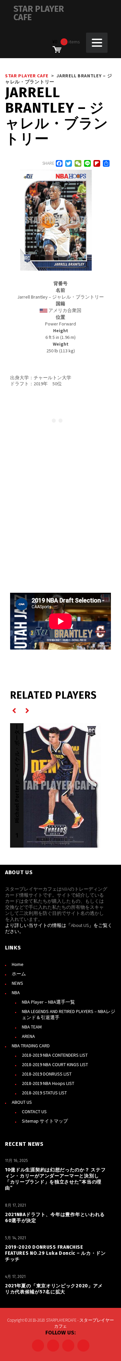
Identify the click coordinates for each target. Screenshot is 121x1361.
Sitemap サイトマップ (45, 1121)
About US (80, 925)
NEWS (17, 983)
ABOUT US (22, 1102)
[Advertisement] (60, 507)
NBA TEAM (32, 1027)
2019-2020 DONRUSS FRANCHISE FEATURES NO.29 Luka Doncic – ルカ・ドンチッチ (55, 1253)
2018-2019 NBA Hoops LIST (48, 1083)
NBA (16, 992)
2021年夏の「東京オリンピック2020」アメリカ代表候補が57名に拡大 (54, 1289)
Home (18, 964)
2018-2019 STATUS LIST (44, 1093)
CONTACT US (34, 1112)
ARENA (28, 1036)
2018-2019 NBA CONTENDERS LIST (55, 1055)
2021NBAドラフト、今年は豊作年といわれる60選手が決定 (55, 1217)
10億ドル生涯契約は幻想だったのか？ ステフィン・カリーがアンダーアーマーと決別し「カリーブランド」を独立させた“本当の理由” (55, 1179)
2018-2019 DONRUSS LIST (47, 1074)
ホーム (19, 974)
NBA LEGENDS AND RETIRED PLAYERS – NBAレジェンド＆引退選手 (68, 1014)
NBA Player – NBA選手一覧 (48, 1002)
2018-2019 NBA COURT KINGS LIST (55, 1064)
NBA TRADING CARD (31, 1046)
